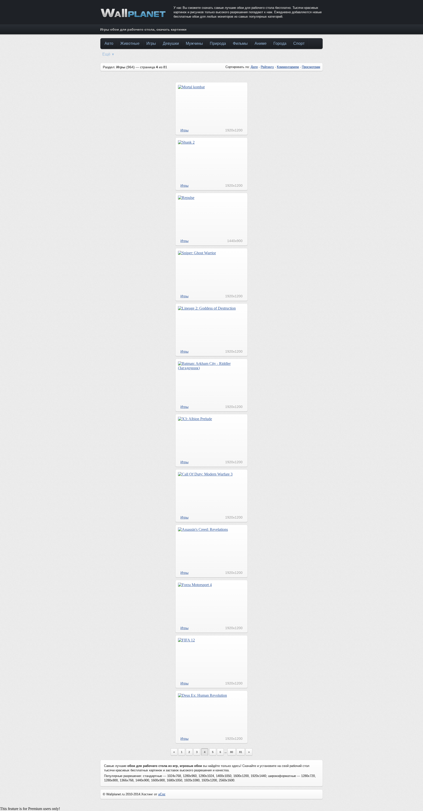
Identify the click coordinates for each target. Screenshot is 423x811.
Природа (218, 43)
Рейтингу (267, 67)
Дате (254, 67)
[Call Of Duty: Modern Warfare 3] (205, 474)
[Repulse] (186, 198)
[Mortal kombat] (191, 87)
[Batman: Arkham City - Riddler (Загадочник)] (212, 368)
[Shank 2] (186, 142)
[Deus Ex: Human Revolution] (202, 695)
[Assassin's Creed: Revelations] (203, 529)
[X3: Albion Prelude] (195, 419)
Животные (130, 43)
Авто (109, 43)
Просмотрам (311, 67)
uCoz (161, 794)
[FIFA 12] (186, 640)
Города (279, 43)
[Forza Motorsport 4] (195, 585)
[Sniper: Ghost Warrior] (197, 253)
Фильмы (240, 43)
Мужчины (194, 43)
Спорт (299, 43)
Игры (151, 43)
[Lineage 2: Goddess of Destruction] (207, 308)
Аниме (261, 43)
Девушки (171, 43)
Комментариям (288, 67)
